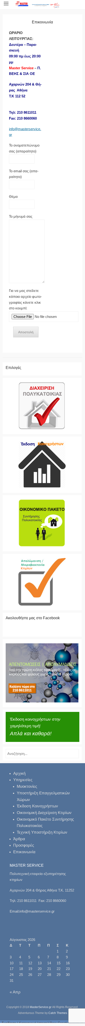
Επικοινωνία (24, 852)
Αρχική (19, 773)
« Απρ (15, 992)
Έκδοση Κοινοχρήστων (37, 806)
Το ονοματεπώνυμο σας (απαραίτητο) (24, 148)
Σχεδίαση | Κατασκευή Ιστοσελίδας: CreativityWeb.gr (42, 1023)
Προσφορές (23, 845)
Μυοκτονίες (27, 786)
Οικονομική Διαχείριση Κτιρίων (44, 812)
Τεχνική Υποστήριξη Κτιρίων (42, 832)
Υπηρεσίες (22, 780)
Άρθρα (19, 839)
